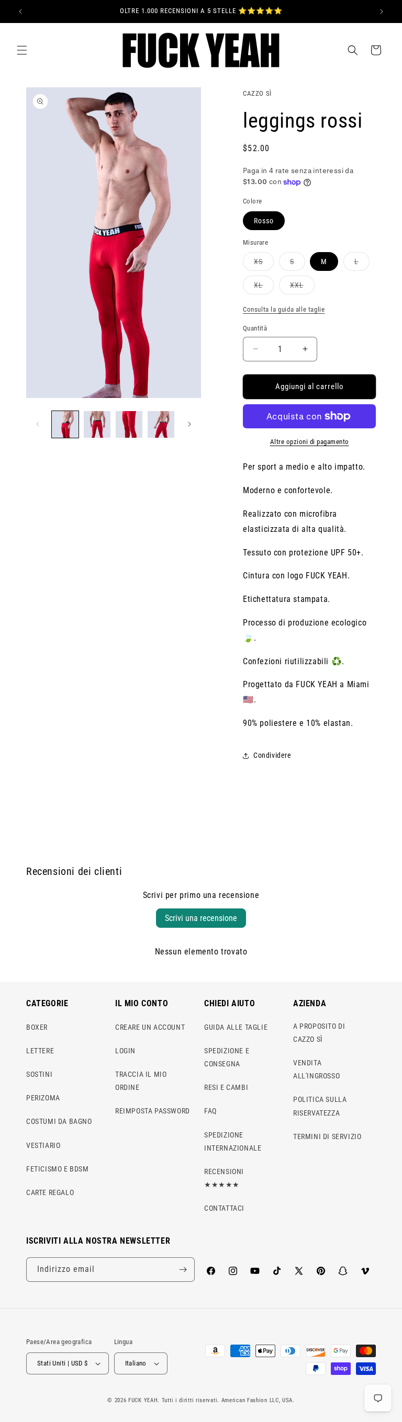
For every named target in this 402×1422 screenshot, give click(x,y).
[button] (22, 50)
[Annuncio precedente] (20, 11)
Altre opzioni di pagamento (309, 442)
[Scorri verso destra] (189, 424)
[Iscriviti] (182, 1269)
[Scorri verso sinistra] (37, 424)
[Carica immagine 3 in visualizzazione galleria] (129, 424)
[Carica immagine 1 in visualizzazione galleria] (65, 424)
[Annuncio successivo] (381, 11)
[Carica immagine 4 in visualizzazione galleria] (161, 424)
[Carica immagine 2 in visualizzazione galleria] (97, 424)
